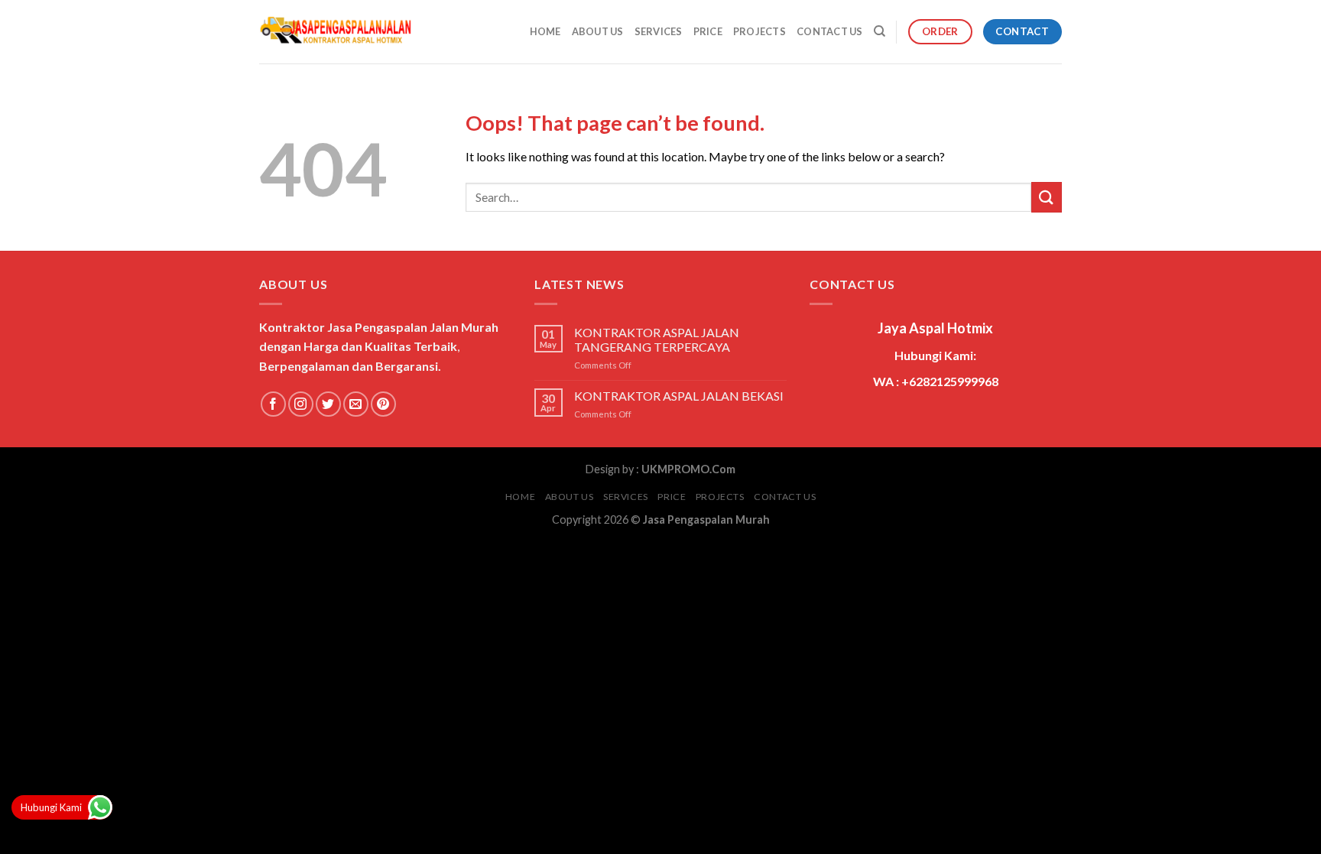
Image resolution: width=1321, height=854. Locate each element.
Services (659, 31)
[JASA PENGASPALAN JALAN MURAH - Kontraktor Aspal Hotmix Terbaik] (335, 32)
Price (707, 31)
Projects (759, 31)
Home (545, 31)
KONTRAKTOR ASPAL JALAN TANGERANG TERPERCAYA (656, 339)
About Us (598, 31)
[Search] (879, 31)
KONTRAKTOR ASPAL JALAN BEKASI (679, 395)
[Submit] (1046, 197)
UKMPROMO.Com (688, 469)
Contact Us (830, 31)
